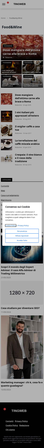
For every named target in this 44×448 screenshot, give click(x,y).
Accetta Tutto (22, 240)
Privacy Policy (23, 225)
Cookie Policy (10, 225)
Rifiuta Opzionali (22, 236)
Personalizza (22, 231)
